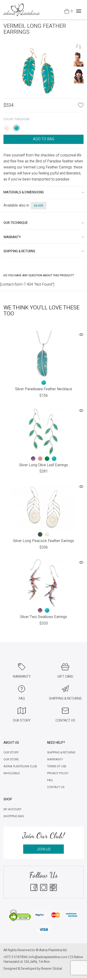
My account (12, 809)
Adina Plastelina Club (20, 766)
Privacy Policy (57, 773)
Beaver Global (51, 968)
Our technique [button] (15, 222)
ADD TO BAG (43, 139)
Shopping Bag (13, 816)
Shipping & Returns (61, 752)
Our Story (11, 752)
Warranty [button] (12, 237)
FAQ (50, 780)
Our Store (11, 759)
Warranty (55, 759)
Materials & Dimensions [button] (23, 192)
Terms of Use (56, 766)
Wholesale (11, 773)
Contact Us (55, 787)
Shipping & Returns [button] (19, 251)
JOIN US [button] (44, 849)
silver (38, 206)
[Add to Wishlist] (81, 104)
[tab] (43, 192)
